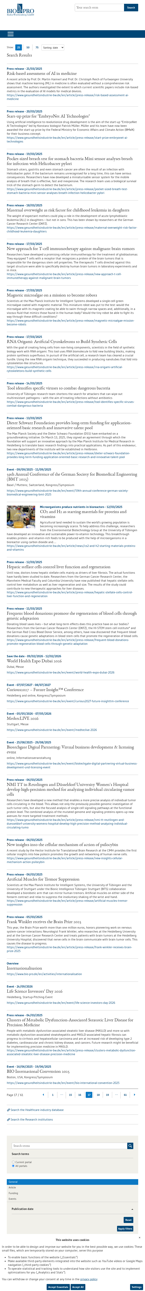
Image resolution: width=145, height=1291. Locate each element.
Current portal (23, 1162)
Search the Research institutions (32, 1119)
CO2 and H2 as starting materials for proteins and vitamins (83, 514)
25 (19, 48)
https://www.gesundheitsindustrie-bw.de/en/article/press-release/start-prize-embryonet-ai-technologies (67, 139)
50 (28, 48)
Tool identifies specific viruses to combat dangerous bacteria (58, 388)
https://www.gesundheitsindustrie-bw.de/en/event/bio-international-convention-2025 (63, 1083)
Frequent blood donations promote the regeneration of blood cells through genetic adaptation (72, 616)
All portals (21, 1166)
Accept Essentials (58, 1287)
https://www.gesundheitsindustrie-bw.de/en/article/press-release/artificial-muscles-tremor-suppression (67, 902)
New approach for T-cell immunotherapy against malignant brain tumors (71, 249)
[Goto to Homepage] (21, 10)
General (13, 1181)
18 (98, 1095)
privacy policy (88, 1279)
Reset (128, 1220)
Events (12, 1198)
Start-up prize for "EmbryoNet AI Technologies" (48, 116)
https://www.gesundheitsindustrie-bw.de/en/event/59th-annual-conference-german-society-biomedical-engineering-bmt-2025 (67, 492)
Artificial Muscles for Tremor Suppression (43, 879)
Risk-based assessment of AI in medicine (42, 74)
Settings (136, 1287)
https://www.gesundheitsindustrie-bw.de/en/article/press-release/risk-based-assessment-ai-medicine (68, 97)
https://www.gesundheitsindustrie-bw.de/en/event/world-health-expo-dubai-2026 (60, 672)
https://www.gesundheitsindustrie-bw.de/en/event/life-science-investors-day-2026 (61, 1003)
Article (12, 1187)
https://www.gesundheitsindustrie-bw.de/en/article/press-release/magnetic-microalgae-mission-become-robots (70, 322)
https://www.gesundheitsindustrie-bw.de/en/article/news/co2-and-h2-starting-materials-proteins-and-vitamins (71, 547)
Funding (13, 1193)
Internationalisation (24, 968)
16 (79, 1095)
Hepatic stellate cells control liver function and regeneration (58, 567)
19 (107, 1095)
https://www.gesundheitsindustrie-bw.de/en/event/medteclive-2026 (52, 730)
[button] (131, 1209)
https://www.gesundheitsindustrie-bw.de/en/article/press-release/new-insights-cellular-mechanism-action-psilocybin (65, 860)
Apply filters (125, 1228)
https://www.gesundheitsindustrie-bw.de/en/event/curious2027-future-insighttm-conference (68, 701)
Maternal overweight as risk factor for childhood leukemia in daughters (68, 210)
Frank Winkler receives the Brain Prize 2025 (44, 922)
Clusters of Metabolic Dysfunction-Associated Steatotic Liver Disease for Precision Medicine (70, 1023)
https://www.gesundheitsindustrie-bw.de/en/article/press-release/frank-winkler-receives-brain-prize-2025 (69, 949)
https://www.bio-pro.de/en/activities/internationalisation (44, 974)
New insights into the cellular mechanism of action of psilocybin (62, 845)
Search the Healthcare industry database (37, 1110)
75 (38, 48)
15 (70, 1095)
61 (125, 1095)
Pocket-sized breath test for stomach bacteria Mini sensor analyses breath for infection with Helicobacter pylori (70, 161)
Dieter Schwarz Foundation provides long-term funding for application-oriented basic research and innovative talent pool (69, 425)
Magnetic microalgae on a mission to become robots (52, 295)
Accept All (78, 1287)
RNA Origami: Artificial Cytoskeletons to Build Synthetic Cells (62, 342)
